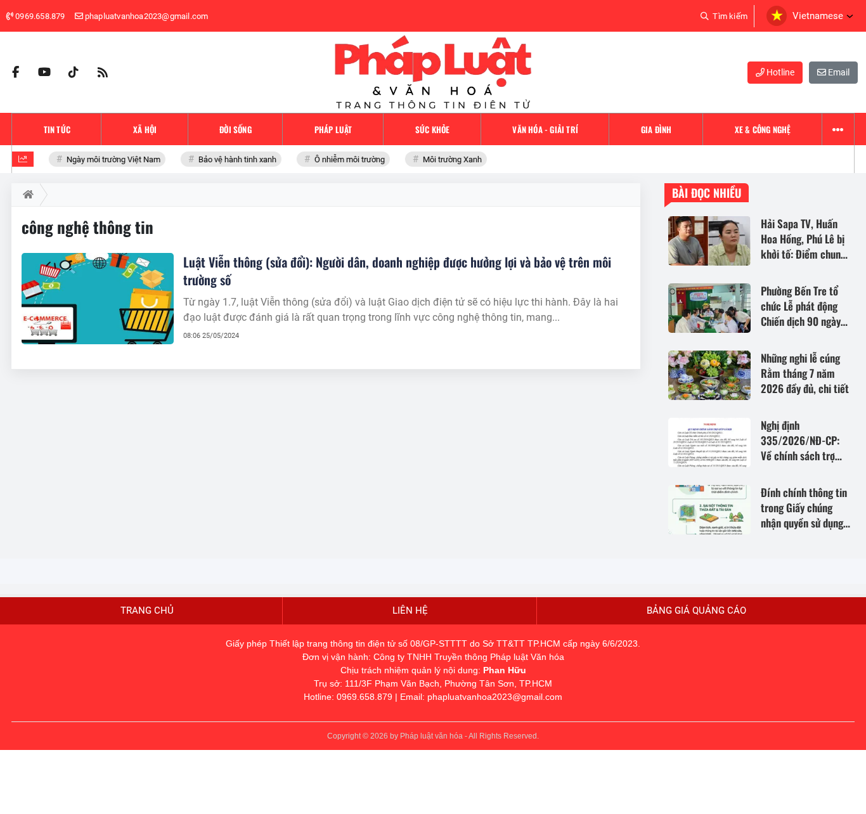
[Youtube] (44, 72)
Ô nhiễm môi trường (345, 159)
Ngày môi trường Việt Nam (109, 159)
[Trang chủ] (25, 194)
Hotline (779, 72)
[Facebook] (15, 72)
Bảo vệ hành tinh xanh (233, 159)
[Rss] (103, 72)
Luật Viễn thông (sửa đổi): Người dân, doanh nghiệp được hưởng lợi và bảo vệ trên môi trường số (397, 270)
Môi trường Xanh (447, 159)
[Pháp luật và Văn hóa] (433, 72)
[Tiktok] (73, 72)
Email (838, 72)
